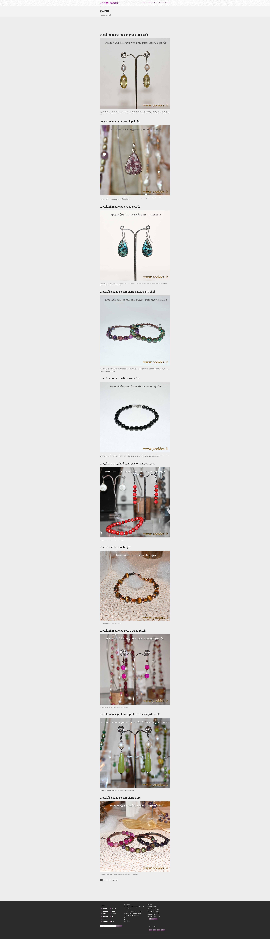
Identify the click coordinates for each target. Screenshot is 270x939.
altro (166, 2)
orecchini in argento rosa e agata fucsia (123, 630)
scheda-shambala (128, 909)
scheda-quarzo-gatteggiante (131, 915)
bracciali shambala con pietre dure (120, 797)
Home (101, 6)
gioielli (144, 2)
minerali (150, 2)
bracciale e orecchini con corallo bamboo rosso (127, 463)
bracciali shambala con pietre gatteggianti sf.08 (127, 291)
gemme (161, 2)
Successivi (114, 880)
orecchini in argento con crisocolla (120, 206)
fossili (156, 2)
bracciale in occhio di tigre (115, 547)
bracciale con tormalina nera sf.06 (120, 378)
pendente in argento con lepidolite (120, 121)
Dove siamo (153, 919)
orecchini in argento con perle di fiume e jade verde (130, 714)
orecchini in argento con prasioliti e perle (124, 34)
